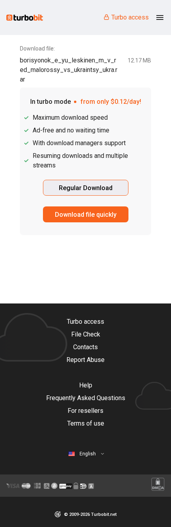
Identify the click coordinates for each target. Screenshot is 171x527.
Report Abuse (85, 360)
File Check (85, 334)
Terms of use (85, 423)
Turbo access (130, 17)
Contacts (85, 347)
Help (85, 385)
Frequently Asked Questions (85, 398)
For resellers (85, 410)
